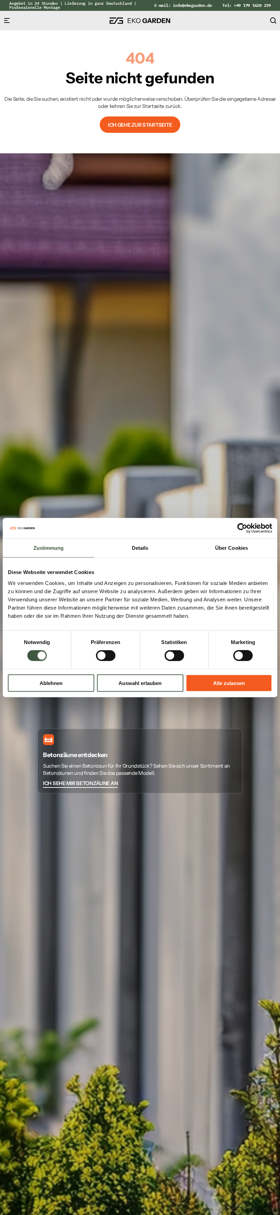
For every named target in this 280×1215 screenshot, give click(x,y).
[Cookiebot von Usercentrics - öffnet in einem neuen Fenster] (242, 528)
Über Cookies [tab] (231, 548)
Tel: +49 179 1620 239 (246, 5)
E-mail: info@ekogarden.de (183, 5)
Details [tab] (140, 548)
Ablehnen (51, 683)
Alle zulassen (229, 683)
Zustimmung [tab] (48, 548)
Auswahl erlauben (140, 683)
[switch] (105, 655)
